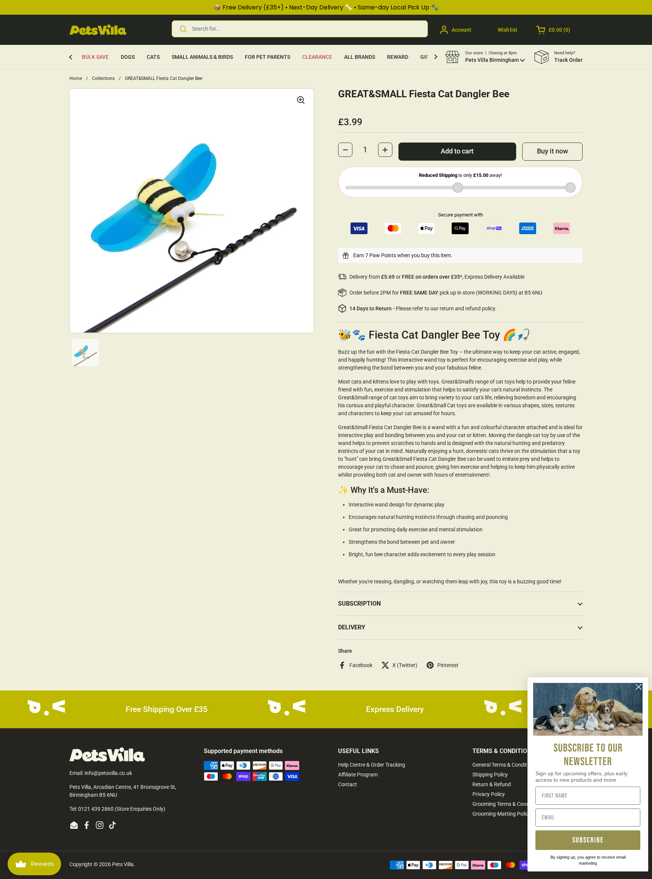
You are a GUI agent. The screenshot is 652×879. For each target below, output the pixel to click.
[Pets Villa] (97, 30)
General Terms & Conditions (504, 765)
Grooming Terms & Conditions (507, 804)
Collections (103, 78)
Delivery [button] (351, 627)
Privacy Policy (488, 794)
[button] (554, 29)
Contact (347, 784)
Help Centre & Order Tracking (371, 765)
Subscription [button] (359, 603)
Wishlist (507, 30)
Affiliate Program (358, 775)
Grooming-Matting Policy (501, 814)
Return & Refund (491, 784)
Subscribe (588, 840)
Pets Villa (123, 864)
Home (75, 78)
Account (461, 30)
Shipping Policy (490, 775)
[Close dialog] (638, 686)
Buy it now (552, 151)
